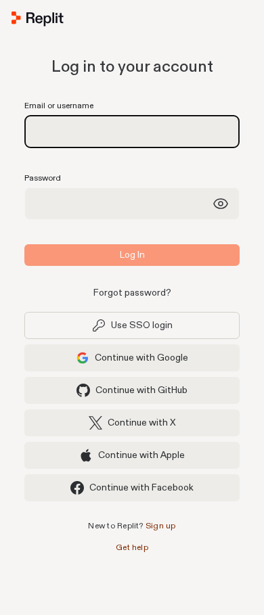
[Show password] (221, 204)
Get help (132, 548)
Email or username (58, 106)
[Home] (132, 21)
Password (42, 178)
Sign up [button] (161, 526)
